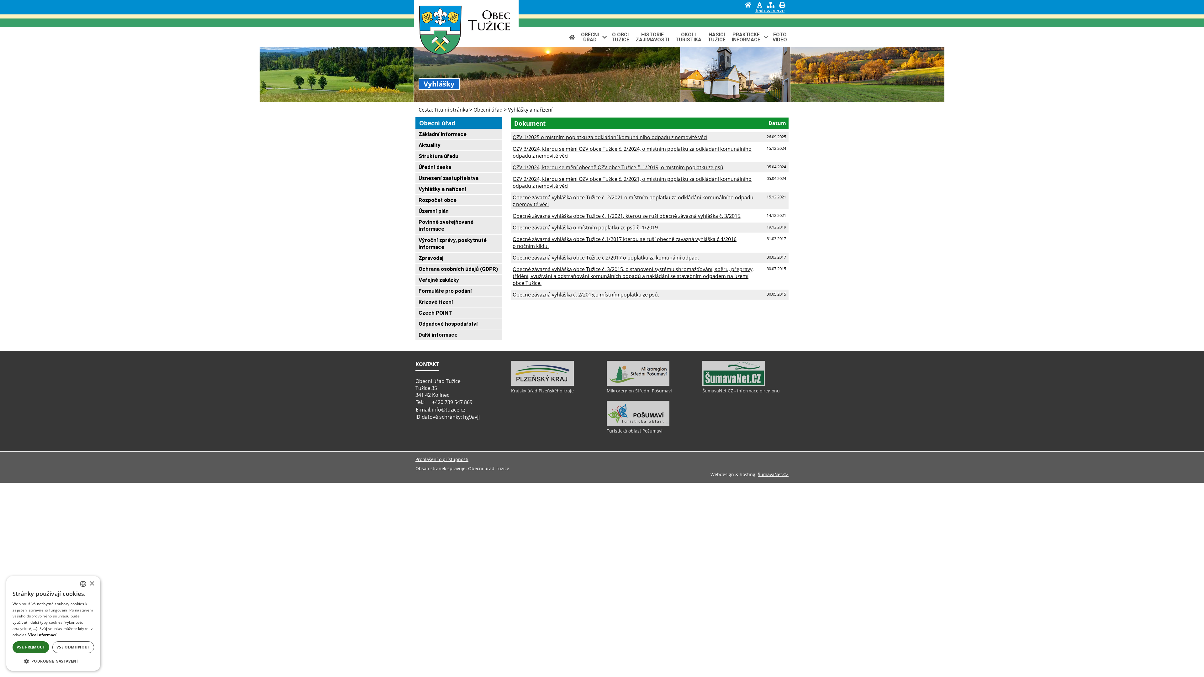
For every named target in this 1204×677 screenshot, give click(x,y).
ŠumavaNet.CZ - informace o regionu (741, 391)
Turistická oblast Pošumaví (635, 431)
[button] (53, 660)
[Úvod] (748, 5)
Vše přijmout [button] (31, 647)
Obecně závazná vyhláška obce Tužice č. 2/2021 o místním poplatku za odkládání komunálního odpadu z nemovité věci (633, 201)
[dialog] (53, 623)
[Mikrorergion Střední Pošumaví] (638, 384)
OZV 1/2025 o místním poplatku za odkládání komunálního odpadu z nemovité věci (610, 137)
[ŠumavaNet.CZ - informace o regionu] (733, 384)
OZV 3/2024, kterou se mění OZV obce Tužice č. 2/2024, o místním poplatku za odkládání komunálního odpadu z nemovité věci (632, 152)
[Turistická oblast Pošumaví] (638, 424)
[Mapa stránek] (770, 5)
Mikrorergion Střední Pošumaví (639, 391)
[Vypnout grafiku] (759, 5)
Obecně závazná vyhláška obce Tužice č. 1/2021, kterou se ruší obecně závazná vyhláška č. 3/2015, (627, 216)
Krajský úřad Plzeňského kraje (542, 391)
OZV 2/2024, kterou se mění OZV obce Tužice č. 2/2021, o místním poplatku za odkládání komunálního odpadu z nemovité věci (632, 182)
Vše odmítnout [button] (73, 647)
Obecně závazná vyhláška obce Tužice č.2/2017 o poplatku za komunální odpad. (606, 257)
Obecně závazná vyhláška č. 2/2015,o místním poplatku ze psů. (586, 294)
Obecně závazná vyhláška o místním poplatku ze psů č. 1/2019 (585, 227)
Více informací (42, 635)
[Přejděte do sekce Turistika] (572, 37)
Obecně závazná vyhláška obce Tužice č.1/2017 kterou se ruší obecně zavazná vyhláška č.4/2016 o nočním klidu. (625, 242)
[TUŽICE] (440, 31)
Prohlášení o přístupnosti (441, 459)
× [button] (91, 583)
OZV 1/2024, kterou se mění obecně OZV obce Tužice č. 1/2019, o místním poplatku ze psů (618, 167)
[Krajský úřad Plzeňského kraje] (542, 384)
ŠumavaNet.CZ (773, 474)
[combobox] (83, 584)
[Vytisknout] (782, 5)
